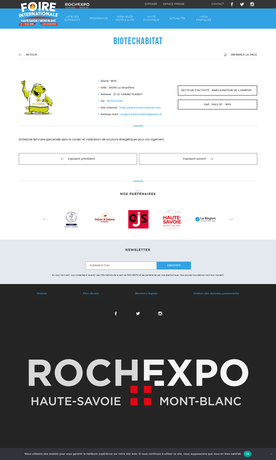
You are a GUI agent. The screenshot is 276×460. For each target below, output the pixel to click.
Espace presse (173, 4)
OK (248, 453)
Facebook (232, 4)
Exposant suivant (194, 159)
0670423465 (115, 101)
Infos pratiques (203, 18)
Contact (218, 4)
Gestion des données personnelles (216, 293)
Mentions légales (146, 293)
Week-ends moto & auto (125, 18)
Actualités (177, 18)
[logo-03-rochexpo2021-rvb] (138, 382)
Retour (31, 55)
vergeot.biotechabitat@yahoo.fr (141, 114)
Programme (99, 18)
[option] (71, 219)
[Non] (271, 454)
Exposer (151, 4)
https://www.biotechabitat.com (140, 107)
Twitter (242, 4)
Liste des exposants (72, 18)
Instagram (252, 4)
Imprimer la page (244, 55)
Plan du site (91, 293)
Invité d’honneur (151, 18)
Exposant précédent (81, 159)
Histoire (42, 293)
